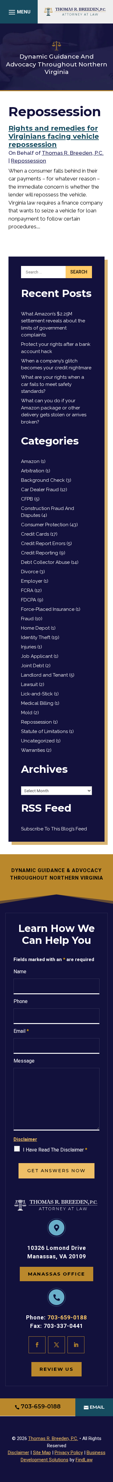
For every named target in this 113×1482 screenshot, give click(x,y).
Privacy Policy (69, 1452)
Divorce (29, 572)
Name (19, 972)
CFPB (27, 499)
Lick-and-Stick (37, 694)
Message (24, 1061)
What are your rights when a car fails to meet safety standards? (52, 384)
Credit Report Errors (43, 543)
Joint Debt (32, 665)
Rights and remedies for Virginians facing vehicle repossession (53, 136)
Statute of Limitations (44, 731)
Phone (20, 1001)
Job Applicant (36, 656)
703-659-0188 (67, 1317)
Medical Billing (37, 703)
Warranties (33, 750)
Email (21, 1031)
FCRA (27, 590)
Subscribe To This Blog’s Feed (54, 829)
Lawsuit (29, 684)
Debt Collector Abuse (45, 562)
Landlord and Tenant (44, 675)
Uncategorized (38, 741)
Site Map (42, 1452)
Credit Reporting (39, 553)
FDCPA (28, 600)
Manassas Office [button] (56, 1274)
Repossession (28, 161)
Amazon (30, 461)
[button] (18, 12)
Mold (26, 712)
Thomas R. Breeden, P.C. (73, 153)
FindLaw (84, 1460)
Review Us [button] (56, 1369)
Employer (31, 581)
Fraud (27, 618)
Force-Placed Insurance (47, 609)
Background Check (43, 480)
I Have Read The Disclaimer (55, 1150)
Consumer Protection (44, 525)
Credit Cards (35, 534)
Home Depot (35, 628)
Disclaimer (25, 1139)
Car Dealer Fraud (40, 489)
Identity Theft (35, 637)
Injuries (28, 647)
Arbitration (32, 471)
